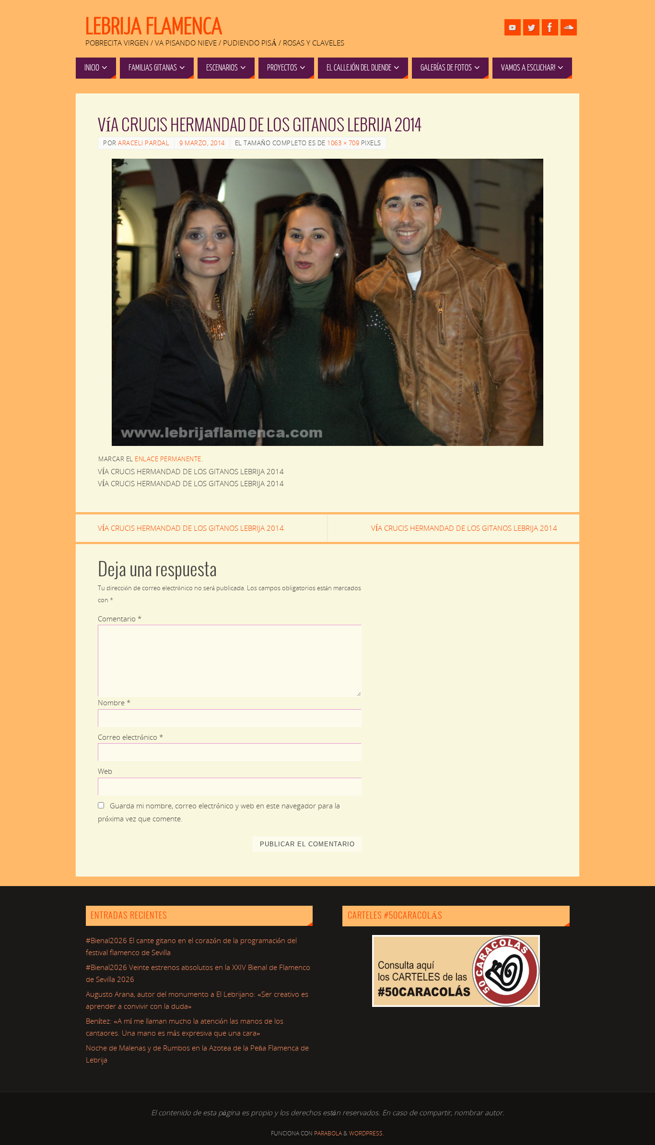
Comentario (119, 618)
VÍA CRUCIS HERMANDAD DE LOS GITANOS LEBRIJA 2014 (191, 528)
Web (105, 771)
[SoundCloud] (569, 27)
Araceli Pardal (143, 143)
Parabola (328, 1133)
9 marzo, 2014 (202, 143)
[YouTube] (512, 27)
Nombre (114, 702)
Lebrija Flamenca (153, 27)
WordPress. (366, 1133)
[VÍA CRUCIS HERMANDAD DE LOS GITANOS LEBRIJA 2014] (327, 302)
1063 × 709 (343, 143)
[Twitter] (531, 27)
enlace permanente (168, 459)
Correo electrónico (130, 737)
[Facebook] (550, 27)
